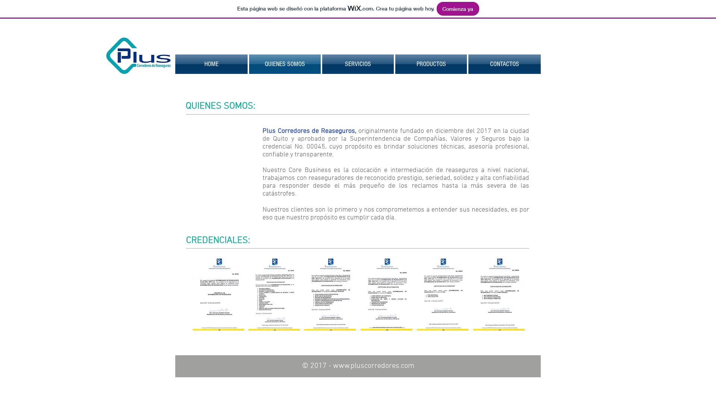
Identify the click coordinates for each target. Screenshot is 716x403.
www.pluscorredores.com (373, 366)
